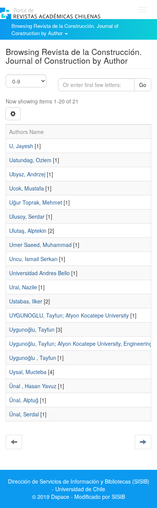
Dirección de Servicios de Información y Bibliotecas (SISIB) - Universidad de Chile (78, 485)
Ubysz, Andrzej (27, 174)
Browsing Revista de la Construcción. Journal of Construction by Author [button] (65, 29)
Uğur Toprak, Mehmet (35, 202)
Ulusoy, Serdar (27, 216)
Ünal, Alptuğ (23, 400)
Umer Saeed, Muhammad (40, 244)
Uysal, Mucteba (27, 372)
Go (142, 85)
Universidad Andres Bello (39, 273)
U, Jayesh (21, 146)
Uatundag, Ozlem (30, 160)
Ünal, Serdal (24, 414)
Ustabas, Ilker (25, 301)
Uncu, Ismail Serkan (33, 259)
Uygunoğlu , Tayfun (32, 357)
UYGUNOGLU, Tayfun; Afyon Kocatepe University (69, 315)
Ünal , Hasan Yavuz (32, 386)
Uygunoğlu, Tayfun (31, 329)
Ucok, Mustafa (26, 188)
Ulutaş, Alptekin (27, 230)
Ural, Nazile (23, 287)
